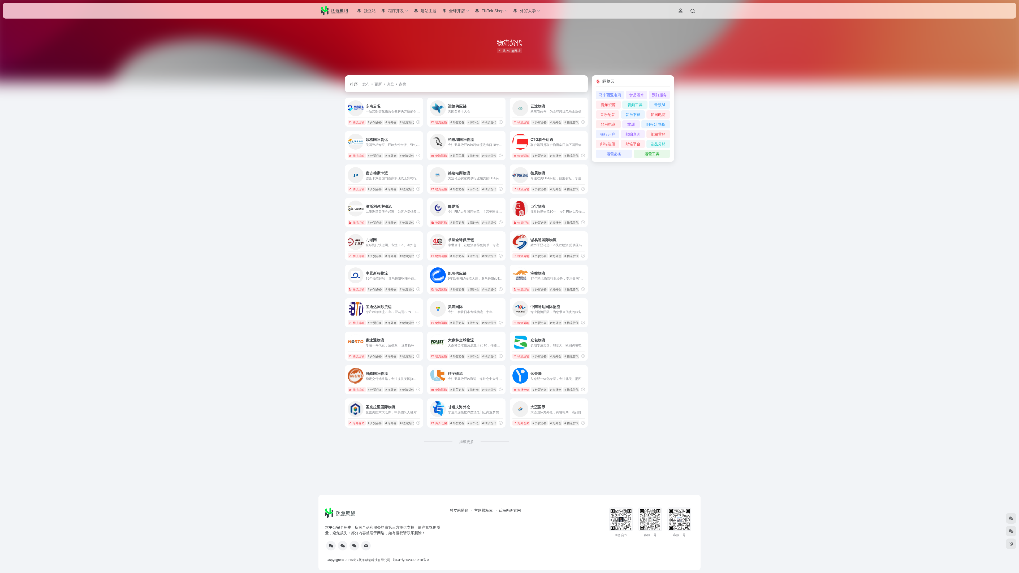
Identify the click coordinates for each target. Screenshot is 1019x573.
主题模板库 (483, 510)
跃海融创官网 (510, 510)
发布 (366, 83)
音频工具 (635, 104)
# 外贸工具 (457, 155)
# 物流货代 (407, 122)
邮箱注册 (607, 143)
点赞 (402, 83)
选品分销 (658, 143)
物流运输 (358, 122)
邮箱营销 (658, 134)
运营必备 (614, 153)
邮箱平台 (632, 143)
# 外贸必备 (375, 122)
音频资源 (608, 104)
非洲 (631, 124)
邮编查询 (632, 134)
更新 (378, 83)
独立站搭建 (459, 510)
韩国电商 (658, 114)
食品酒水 (636, 94)
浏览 (390, 83)
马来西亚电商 (610, 94)
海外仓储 (523, 389)
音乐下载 (632, 114)
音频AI (659, 104)
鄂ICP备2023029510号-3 (411, 559)
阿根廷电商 (655, 124)
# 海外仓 (390, 122)
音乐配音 (607, 114)
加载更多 (466, 441)
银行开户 (607, 134)
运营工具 (652, 153)
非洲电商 (608, 124)
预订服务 (659, 94)
